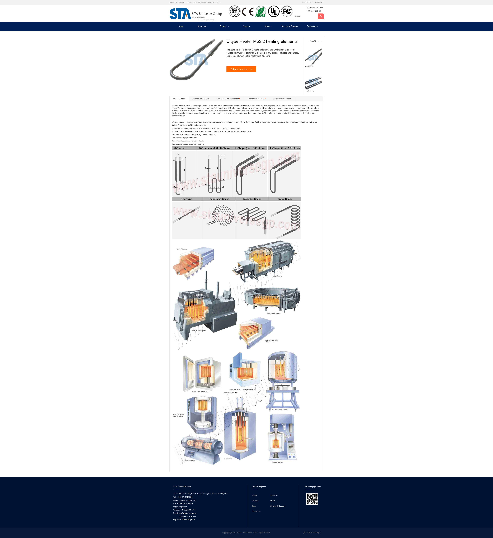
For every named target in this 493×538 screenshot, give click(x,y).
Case (268, 26)
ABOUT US (306, 2)
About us (202, 26)
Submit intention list (241, 69)
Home (180, 26)
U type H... (310, 66)
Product (224, 26)
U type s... (310, 91)
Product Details (179, 99)
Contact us (312, 26)
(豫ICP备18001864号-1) (312, 533)
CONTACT (319, 2)
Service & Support (289, 26)
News (246, 26)
